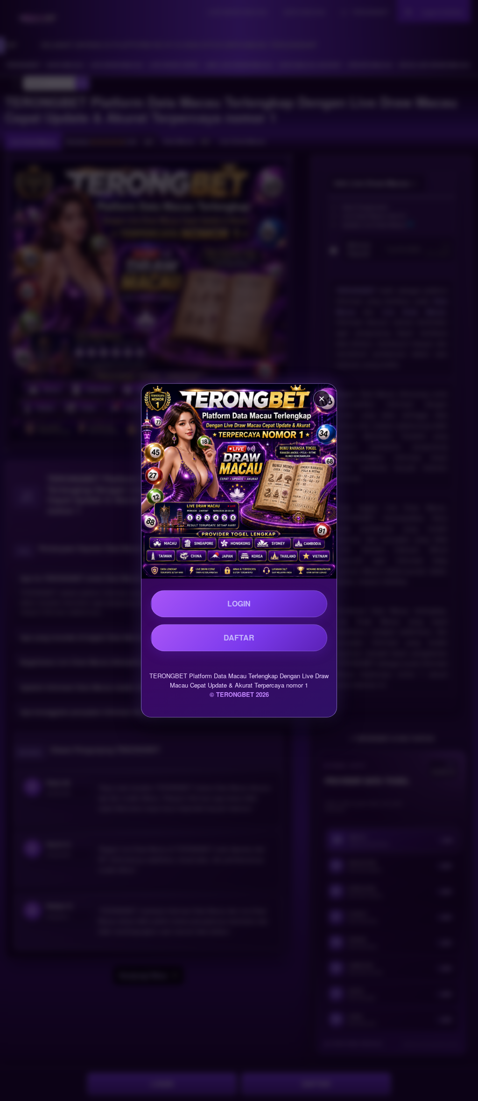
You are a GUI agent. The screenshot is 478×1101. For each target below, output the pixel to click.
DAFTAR (239, 637)
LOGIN (239, 603)
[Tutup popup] (321, 398)
